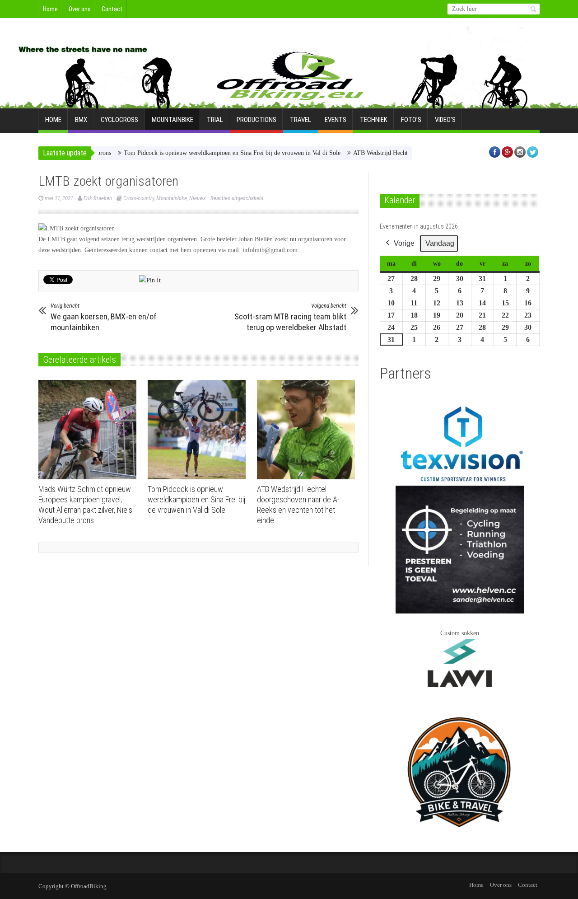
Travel (300, 120)
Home (50, 9)
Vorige (404, 243)
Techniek (373, 120)
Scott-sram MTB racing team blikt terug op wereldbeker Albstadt (290, 317)
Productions (256, 120)
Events (335, 120)
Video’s (445, 120)
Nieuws (197, 198)
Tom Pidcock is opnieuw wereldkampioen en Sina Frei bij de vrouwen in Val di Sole (211, 153)
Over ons (80, 9)
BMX (81, 120)
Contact (112, 9)
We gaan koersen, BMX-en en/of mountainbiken (104, 317)
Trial (215, 120)
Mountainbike (172, 120)
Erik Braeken (98, 198)
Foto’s (411, 120)
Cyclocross (119, 120)
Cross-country (138, 198)
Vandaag (439, 243)
